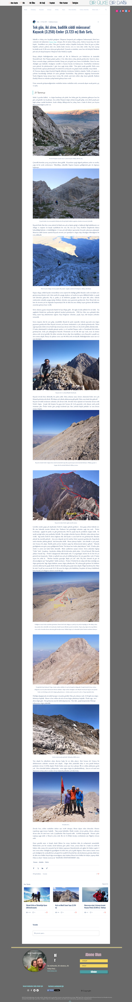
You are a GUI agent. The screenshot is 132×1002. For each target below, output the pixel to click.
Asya (63, 9)
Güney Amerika (84, 9)
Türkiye (47, 862)
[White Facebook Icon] (31, 990)
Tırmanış (33, 9)
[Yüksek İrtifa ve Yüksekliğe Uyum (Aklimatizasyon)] (37, 894)
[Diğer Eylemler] (98, 22)
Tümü (25, 9)
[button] (106, 9)
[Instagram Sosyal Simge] (117, 11)
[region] (34, 961)
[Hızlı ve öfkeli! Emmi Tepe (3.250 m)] (66, 894)
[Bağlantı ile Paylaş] (47, 868)
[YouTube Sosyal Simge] (123, 11)
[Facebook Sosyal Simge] (120, 11)
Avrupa (49, 9)
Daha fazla (95, 9)
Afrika (57, 9)
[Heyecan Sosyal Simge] (126, 11)
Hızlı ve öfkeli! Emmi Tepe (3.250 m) (65, 906)
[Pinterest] (129, 11)
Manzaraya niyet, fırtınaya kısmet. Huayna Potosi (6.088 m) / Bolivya (95, 906)
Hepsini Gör (105, 884)
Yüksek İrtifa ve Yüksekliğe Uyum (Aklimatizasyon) (36, 906)
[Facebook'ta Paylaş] (33, 868)
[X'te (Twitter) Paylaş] (38, 868)
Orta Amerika (72, 9)
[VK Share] (66, 990)
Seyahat (41, 9)
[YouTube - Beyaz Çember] (34, 990)
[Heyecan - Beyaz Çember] (37, 990)
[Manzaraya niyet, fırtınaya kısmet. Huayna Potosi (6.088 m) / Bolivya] (95, 894)
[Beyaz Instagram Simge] (28, 990)
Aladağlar (41, 862)
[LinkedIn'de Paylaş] (42, 868)
